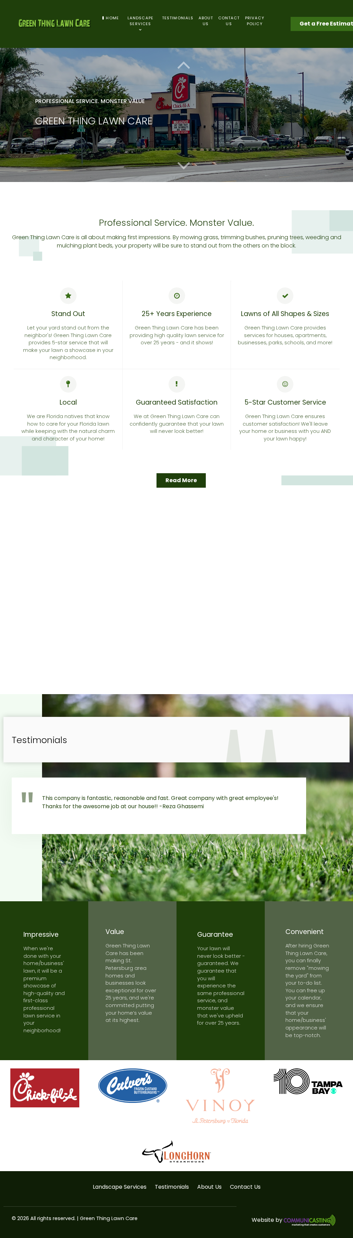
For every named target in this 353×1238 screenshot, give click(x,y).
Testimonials (172, 1187)
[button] (183, 165)
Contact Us (245, 1187)
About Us (209, 1187)
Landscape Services (120, 1187)
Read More (181, 480)
